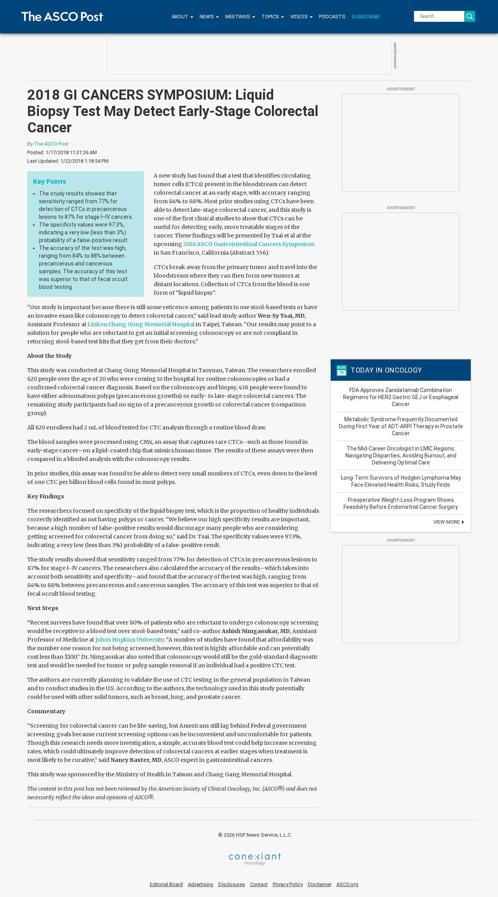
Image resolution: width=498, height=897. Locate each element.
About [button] (180, 16)
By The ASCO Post (47, 144)
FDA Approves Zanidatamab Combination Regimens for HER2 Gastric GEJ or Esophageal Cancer (400, 397)
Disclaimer (319, 884)
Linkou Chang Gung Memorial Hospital (141, 324)
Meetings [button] (238, 16)
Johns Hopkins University (129, 639)
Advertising (200, 884)
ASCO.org (347, 884)
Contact (259, 884)
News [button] (207, 16)
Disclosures (231, 884)
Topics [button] (270, 16)
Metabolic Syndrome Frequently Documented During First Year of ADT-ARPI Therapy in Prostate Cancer (401, 426)
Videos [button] (299, 16)
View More (447, 522)
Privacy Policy (288, 884)
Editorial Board (166, 884)
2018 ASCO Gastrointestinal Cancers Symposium (248, 244)
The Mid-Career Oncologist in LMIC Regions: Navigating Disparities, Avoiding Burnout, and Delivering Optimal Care (400, 455)
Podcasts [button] (332, 16)
